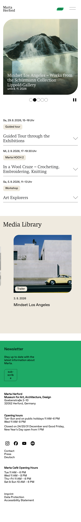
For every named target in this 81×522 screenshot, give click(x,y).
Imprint (8, 494)
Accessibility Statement (19, 500)
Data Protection (14, 497)
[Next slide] (74, 316)
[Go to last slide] (7, 316)
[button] (31, 100)
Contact (9, 451)
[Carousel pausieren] (74, 99)
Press (7, 454)
